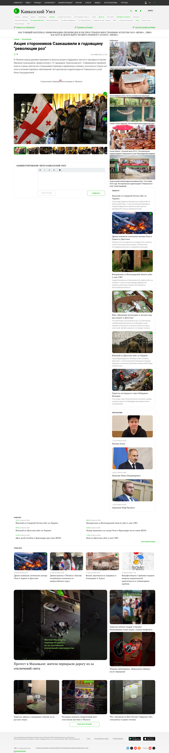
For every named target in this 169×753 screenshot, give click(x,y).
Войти (150, 11)
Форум (79, 3)
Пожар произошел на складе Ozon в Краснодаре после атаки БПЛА (116, 530)
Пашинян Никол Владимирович (126, 475)
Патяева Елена (118, 443)
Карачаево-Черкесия (21, 20)
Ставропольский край (126, 20)
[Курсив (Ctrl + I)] (44, 170)
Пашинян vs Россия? (85, 27)
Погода (124, 3)
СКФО (114, 20)
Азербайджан (42, 17)
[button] (105, 94)
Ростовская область (84, 20)
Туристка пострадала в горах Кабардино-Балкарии (130, 394)
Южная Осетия (146, 20)
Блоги (88, 3)
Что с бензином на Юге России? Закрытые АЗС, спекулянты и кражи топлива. (131, 718)
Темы (27, 3)
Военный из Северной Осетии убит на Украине (129, 197)
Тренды (37, 3)
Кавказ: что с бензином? (25, 27)
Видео (97, 3)
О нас (88, 738)
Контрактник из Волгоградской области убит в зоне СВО (132, 275)
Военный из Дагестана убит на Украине (130, 355)
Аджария (25, 17)
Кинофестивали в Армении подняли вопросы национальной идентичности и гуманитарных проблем (138, 579)
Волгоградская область (81, 17)
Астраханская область (64, 17)
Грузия (94, 17)
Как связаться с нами (101, 738)
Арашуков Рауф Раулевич (123, 507)
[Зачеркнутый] (54, 170)
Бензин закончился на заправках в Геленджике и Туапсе (101, 577)
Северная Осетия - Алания (101, 20)
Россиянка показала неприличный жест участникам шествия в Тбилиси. (79, 718)
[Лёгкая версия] (146, 3)
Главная (16, 39)
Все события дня (148, 542)
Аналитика (49, 3)
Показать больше (84, 724)
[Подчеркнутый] (49, 170)
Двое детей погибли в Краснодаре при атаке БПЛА (38, 537)
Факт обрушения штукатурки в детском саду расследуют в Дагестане (132, 316)
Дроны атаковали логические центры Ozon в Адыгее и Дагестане (132, 237)
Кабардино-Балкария (123, 17)
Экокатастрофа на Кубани (145, 27)
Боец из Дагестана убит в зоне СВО (102, 537)
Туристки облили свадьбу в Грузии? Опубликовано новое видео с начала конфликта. (131, 628)
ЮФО (28, 24)
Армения (52, 17)
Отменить (96, 193)
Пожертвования (118, 738)
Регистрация (46, 193)
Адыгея (33, 17)
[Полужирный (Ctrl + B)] (40, 170)
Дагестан (102, 17)
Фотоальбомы (110, 3)
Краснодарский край (37, 20)
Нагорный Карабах (52, 20)
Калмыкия (136, 17)
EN (154, 2)
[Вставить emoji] (59, 170)
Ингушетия (110, 17)
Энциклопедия (65, 3)
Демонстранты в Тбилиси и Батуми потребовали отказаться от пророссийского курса (66, 578)
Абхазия (17, 17)
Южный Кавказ (19, 24)
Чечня (137, 20)
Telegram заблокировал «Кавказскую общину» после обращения (130, 670)
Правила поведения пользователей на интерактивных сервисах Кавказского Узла (62, 748)
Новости (18, 3)
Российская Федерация (68, 20)
